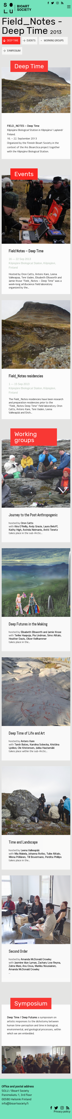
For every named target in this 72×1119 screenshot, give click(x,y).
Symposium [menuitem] (13, 51)
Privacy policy (62, 1111)
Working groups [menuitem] (54, 40)
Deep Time (29, 66)
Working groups (25, 437)
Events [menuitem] (31, 40)
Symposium (30, 1003)
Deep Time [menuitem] (12, 40)
